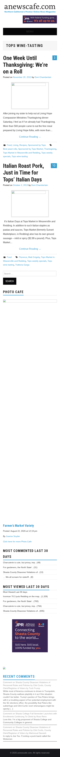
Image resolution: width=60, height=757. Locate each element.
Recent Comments (19, 677)
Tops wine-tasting (20, 156)
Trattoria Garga (22, 265)
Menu (30, 31)
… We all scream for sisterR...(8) (18, 577)
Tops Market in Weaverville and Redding (21, 153)
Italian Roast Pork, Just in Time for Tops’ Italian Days (23, 173)
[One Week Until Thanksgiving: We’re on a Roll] (30, 96)
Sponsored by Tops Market (30, 149)
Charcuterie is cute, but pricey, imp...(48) (21, 562)
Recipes (23, 145)
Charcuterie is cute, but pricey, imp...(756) (22, 606)
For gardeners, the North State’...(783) (21, 601)
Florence (23, 257)
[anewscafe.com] (30, 8)
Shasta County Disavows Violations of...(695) (23, 611)
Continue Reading (30, 137)
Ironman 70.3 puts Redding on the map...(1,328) (25, 596)
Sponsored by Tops (37, 145)
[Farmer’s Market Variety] (30, 409)
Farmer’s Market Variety (18, 525)
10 (53, 165)
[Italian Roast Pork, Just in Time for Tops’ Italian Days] (30, 203)
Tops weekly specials (36, 261)
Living (15, 145)
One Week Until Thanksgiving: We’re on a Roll (25, 65)
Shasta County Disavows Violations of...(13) (23, 572)
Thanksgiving (50, 149)
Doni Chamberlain (43, 77)
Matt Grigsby (34, 257)
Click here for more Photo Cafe (17, 541)
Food (9, 145)
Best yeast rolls (10, 149)
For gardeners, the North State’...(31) (20, 567)
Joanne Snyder (13, 536)
